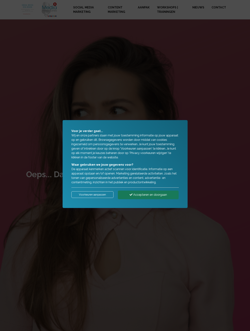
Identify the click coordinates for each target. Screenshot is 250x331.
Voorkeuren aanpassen (92, 194)
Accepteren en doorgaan (150, 194)
